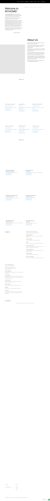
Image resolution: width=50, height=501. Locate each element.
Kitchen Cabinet (7, 275)
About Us (18, 1)
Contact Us (38, 1)
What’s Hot (22, 1)
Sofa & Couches (7, 284)
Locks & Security (7, 280)
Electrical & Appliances (30, 249)
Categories (31, 1)
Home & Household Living (9, 264)
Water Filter (7, 290)
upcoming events (17, 32)
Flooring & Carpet (29, 253)
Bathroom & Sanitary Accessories (31, 231)
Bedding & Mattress (29, 234)
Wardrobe (6, 287)
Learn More (8, 109)
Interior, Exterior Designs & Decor (10, 267)
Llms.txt (28, 497)
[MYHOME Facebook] (49, 500)
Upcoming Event (27, 1)
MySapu (35, 1)
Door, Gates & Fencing (29, 245)
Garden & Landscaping (30, 256)
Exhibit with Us (43, 1)
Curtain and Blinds (29, 238)
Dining (27, 242)
